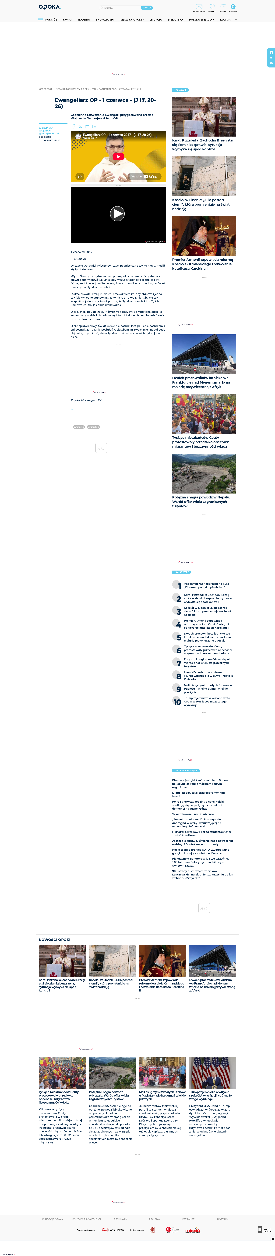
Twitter (81, 126)
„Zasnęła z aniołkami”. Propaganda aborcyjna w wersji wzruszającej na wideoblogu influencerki (196, 823)
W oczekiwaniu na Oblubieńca (193, 814)
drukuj (88, 126)
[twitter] (271, 58)
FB (74, 126)
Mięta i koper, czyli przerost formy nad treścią (198, 794)
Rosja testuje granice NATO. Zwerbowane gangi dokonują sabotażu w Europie (200, 851)
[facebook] (271, 52)
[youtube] (271, 63)
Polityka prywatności (86, 1219)
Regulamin (120, 1219)
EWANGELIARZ (93, 427)
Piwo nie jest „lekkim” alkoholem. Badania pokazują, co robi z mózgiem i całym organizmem (201, 783)
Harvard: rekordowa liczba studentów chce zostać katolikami (202, 833)
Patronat (188, 1219)
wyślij (95, 126)
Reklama (154, 1219)
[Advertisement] (137, 51)
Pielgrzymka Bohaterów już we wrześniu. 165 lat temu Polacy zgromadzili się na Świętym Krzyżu (200, 862)
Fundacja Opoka (52, 1219)
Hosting (222, 1219)
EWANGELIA (79, 427)
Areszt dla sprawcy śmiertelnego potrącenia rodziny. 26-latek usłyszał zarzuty (202, 842)
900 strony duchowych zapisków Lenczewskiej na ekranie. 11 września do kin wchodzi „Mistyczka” (202, 874)
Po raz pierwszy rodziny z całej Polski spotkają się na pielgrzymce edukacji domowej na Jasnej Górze (198, 805)
